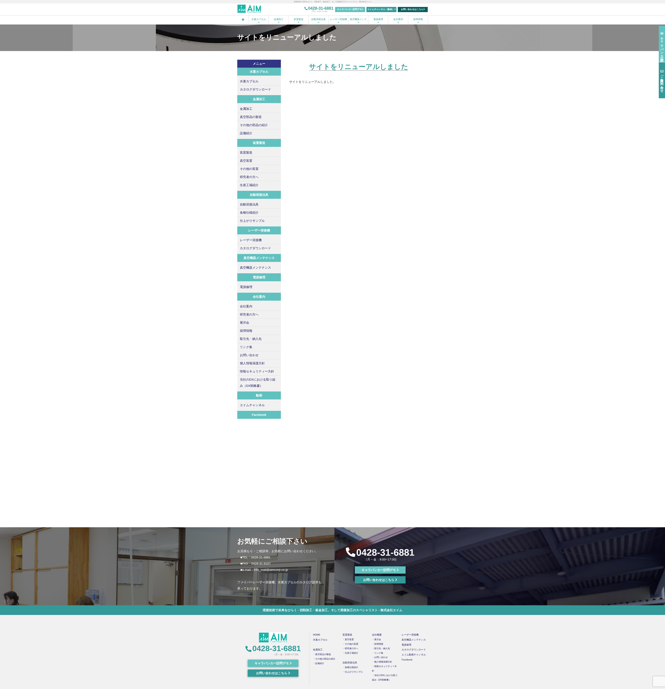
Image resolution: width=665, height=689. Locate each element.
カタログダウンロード (255, 89)
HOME (316, 634)
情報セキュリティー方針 (257, 371)
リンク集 (246, 347)
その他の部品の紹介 (254, 125)
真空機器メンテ (358, 19)
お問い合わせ (249, 355)
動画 (259, 395)
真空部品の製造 (251, 117)
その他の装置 (249, 169)
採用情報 (418, 19)
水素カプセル (258, 19)
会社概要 (377, 634)
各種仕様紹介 (249, 212)
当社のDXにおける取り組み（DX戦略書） (257, 382)
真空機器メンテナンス (255, 267)
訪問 (662, 45)
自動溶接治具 (318, 19)
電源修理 (378, 19)
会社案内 (398, 19)
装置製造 (298, 19)
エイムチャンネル (252, 405)
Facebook (259, 415)
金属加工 (278, 19)
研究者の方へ (249, 177)
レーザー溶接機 (338, 19)
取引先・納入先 (251, 339)
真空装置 (246, 160)
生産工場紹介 (249, 185)
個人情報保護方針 (252, 363)
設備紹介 (246, 133)
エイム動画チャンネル (414, 654)
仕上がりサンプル (252, 220)
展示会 (244, 322)
